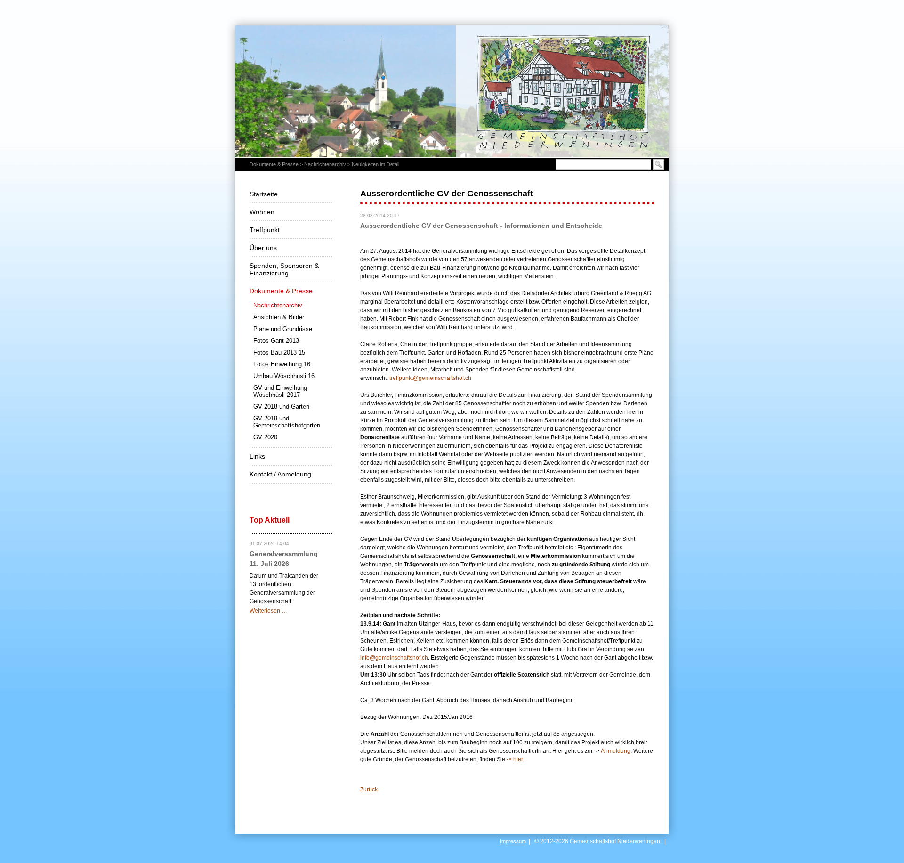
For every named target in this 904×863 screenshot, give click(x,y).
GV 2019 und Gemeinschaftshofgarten (286, 422)
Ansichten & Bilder (278, 317)
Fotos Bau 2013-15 (279, 352)
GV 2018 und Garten (281, 406)
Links (257, 456)
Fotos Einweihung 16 (281, 364)
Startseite (264, 194)
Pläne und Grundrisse (282, 328)
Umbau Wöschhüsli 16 (284, 375)
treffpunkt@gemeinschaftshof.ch (430, 378)
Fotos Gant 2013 (276, 340)
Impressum (513, 841)
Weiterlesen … (268, 610)
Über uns (263, 247)
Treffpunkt (265, 230)
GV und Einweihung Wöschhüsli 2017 (280, 391)
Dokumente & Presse (274, 164)
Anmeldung (615, 751)
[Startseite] (452, 91)
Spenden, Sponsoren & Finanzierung (284, 269)
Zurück (369, 789)
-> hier (515, 759)
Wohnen (262, 212)
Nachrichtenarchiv (325, 164)
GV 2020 (265, 437)
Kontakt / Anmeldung (280, 474)
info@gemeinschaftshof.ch (394, 657)
